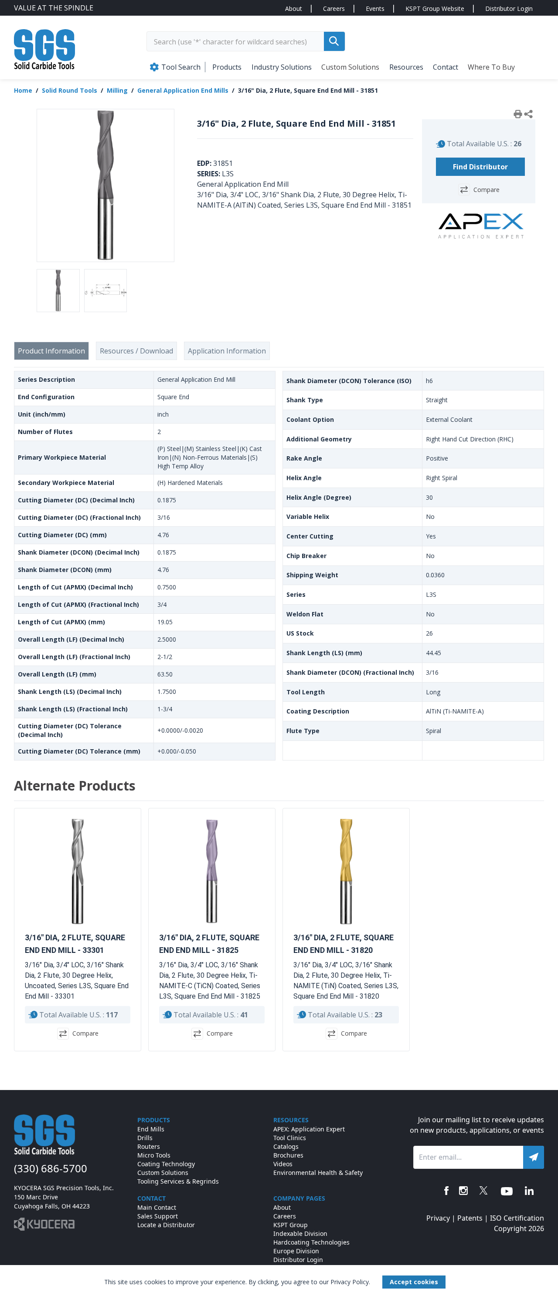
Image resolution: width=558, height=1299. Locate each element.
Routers (148, 1146)
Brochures (288, 1155)
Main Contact (156, 1207)
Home (23, 90)
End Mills (150, 1129)
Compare (486, 189)
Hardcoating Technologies (311, 1242)
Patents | (473, 1218)
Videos (283, 1164)
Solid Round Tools (69, 90)
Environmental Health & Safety (318, 1172)
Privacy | (441, 1218)
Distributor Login (509, 8)
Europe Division (296, 1251)
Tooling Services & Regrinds (178, 1181)
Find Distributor (480, 167)
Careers (334, 8)
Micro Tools (153, 1155)
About (293, 8)
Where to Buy (491, 67)
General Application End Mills (182, 90)
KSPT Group (290, 1225)
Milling (117, 90)
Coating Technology (166, 1164)
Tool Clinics (289, 1138)
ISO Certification (517, 1218)
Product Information (51, 351)
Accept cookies (414, 1282)
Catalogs (286, 1146)
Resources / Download (136, 351)
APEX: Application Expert (309, 1129)
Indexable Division (300, 1233)
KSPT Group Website (434, 8)
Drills (145, 1138)
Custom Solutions (350, 67)
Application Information (227, 351)
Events (375, 8)
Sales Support (157, 1216)
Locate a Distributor (166, 1225)
